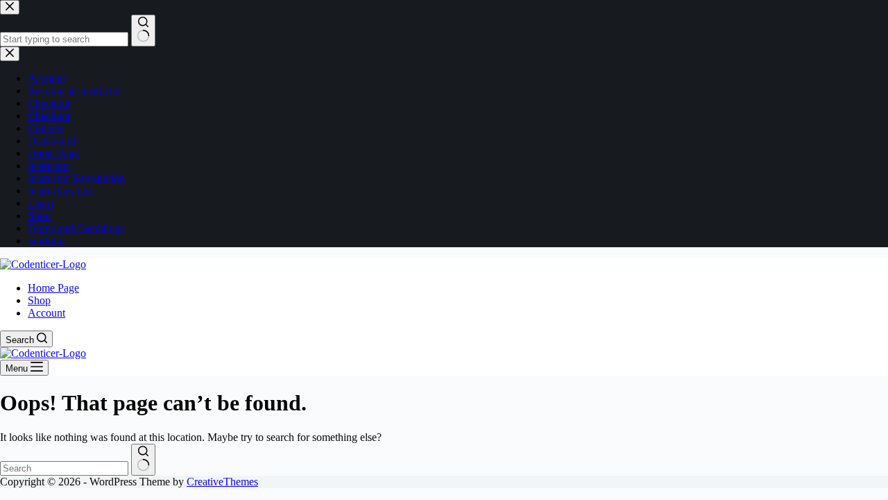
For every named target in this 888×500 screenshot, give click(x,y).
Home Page (53, 288)
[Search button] (143, 460)
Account (46, 313)
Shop (39, 300)
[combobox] (64, 468)
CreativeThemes (222, 482)
